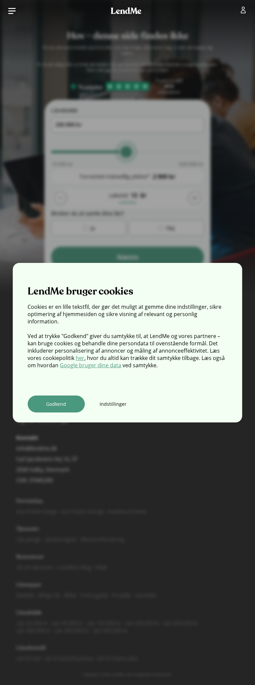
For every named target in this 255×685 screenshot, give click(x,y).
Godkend (56, 404)
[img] (244, 11)
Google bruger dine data (90, 365)
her (80, 358)
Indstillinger (113, 404)
